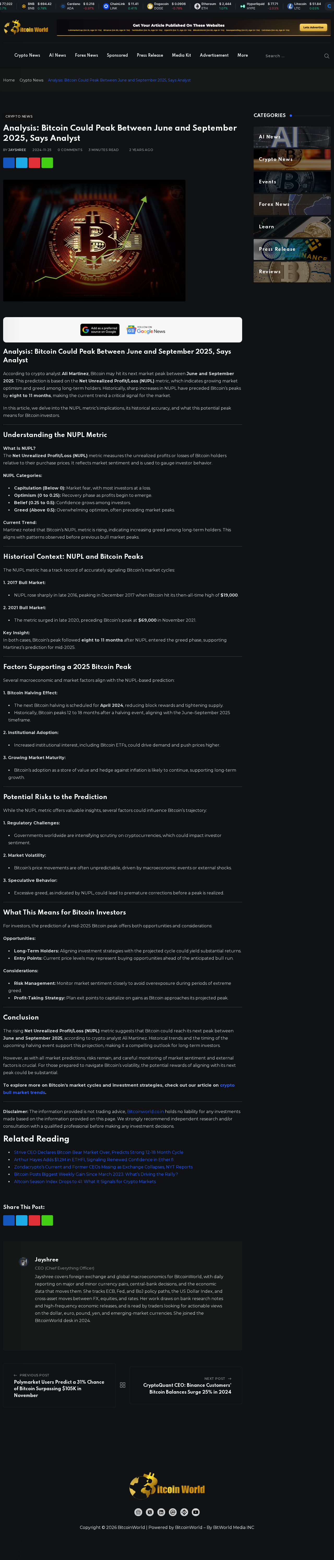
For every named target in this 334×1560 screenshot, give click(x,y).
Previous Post (35, 1375)
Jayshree (17, 150)
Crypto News (27, 56)
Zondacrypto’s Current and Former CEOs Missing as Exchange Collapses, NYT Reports (103, 1167)
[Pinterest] (34, 163)
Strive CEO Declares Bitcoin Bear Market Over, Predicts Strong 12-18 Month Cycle (98, 1152)
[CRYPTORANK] (329, 6)
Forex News (86, 56)
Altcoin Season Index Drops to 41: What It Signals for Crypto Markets (85, 1181)
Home (9, 80)
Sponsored (117, 56)
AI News (57, 56)
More (242, 56)
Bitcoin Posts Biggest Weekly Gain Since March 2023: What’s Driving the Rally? (96, 1174)
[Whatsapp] (47, 163)
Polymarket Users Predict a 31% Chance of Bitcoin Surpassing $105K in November (59, 1389)
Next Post (215, 1379)
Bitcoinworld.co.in (146, 1111)
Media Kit (181, 56)
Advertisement (214, 56)
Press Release (150, 56)
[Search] (327, 56)
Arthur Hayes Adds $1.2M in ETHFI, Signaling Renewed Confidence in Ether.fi (94, 1159)
